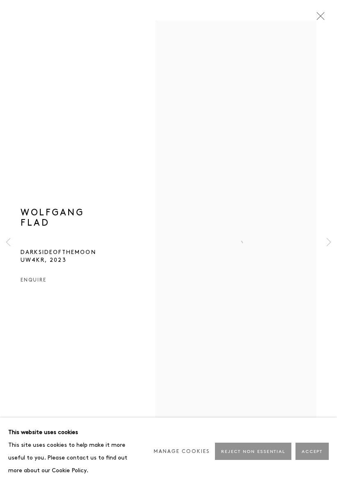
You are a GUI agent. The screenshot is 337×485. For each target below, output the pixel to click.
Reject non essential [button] (253, 452)
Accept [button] (312, 452)
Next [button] (329, 242)
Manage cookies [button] (182, 451)
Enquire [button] (33, 280)
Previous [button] (8, 242)
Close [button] (318, 18)
